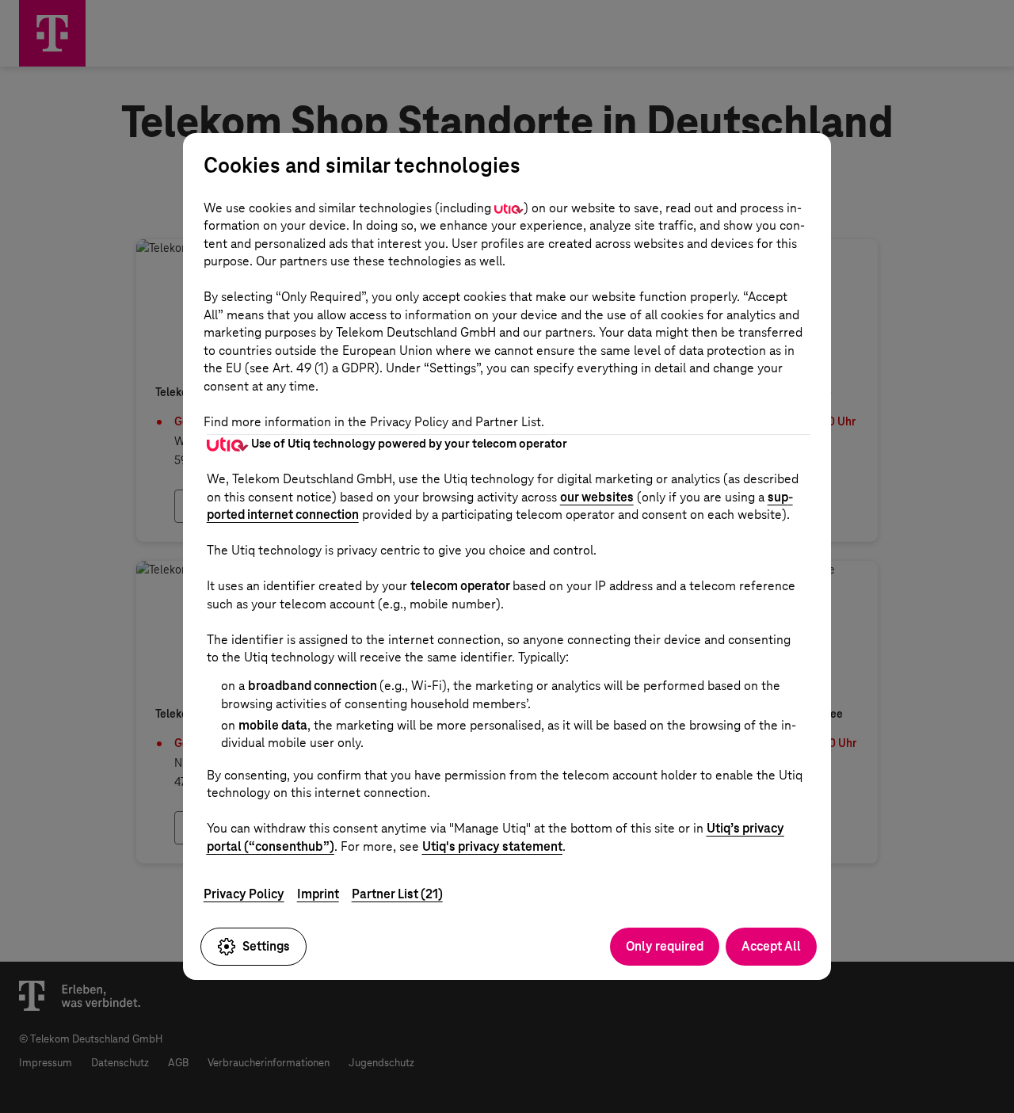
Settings (266, 946)
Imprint (318, 894)
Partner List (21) (397, 894)
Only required (664, 946)
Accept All (771, 946)
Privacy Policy (244, 894)
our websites (597, 497)
